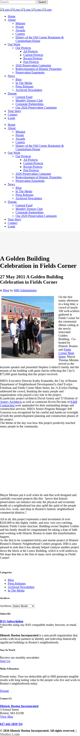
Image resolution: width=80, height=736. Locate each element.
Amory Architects (11, 401)
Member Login (10, 734)
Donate (4, 691)
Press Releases (17, 583)
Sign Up (5, 661)
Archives (5, 606)
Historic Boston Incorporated (19, 706)
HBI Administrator (25, 290)
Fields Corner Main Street (66, 353)
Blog (6, 290)
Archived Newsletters (21, 587)
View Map (6, 716)
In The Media (16, 590)
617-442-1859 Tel (11, 724)
